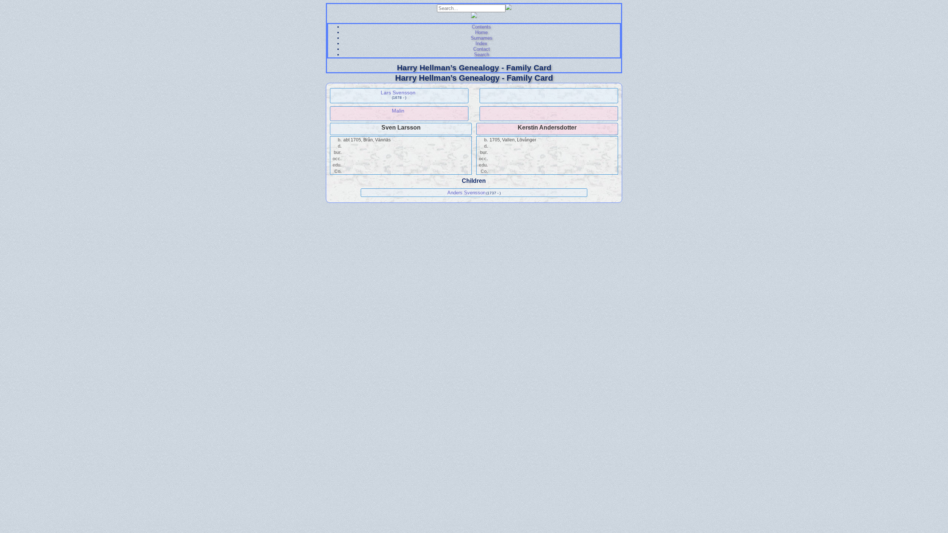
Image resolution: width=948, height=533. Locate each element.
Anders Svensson (466, 192)
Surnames (482, 38)
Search (481, 54)
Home (481, 32)
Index (481, 43)
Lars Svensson (398, 92)
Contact (481, 49)
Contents (481, 27)
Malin (398, 111)
